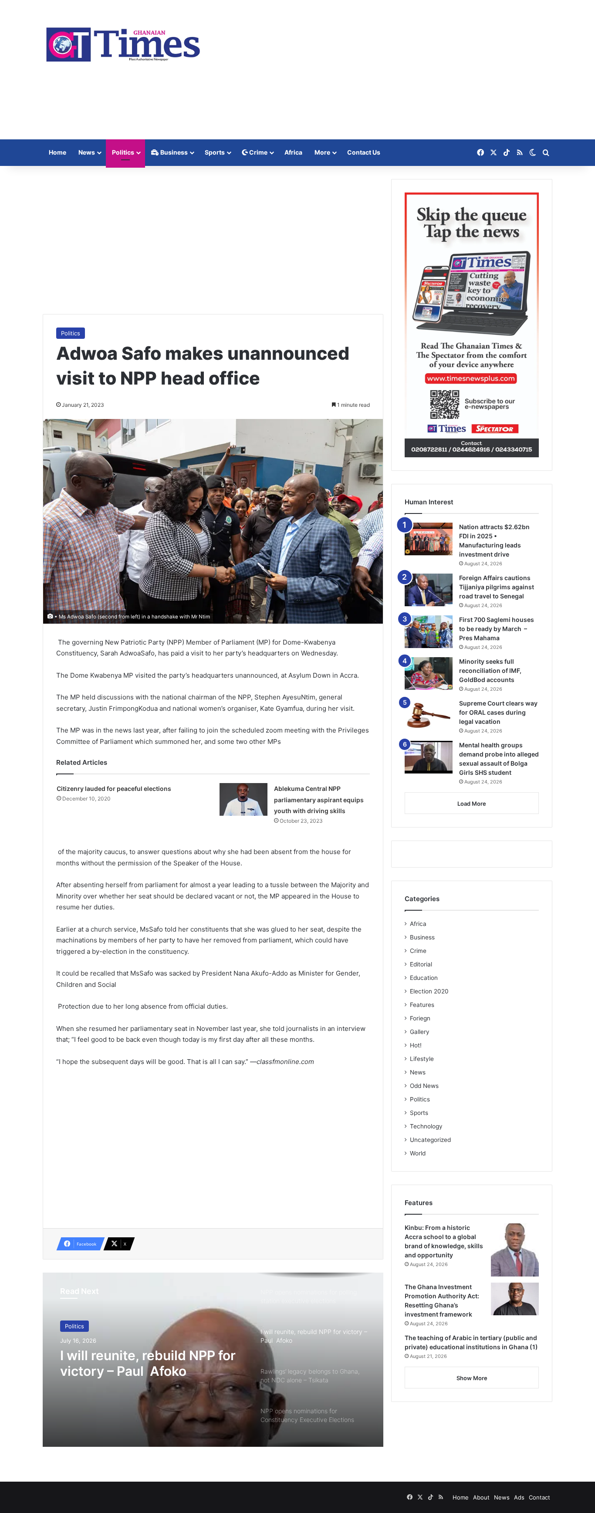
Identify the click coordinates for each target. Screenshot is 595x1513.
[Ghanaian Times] (123, 41)
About (481, 1497)
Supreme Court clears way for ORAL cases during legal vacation (498, 712)
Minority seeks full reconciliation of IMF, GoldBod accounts (490, 670)
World (418, 1153)
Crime (257, 152)
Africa (293, 152)
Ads (519, 1497)
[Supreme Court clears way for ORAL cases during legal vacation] (429, 715)
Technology (426, 1126)
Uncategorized (430, 1139)
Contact (539, 1497)
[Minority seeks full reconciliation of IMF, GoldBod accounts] (429, 673)
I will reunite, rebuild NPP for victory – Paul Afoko (148, 1363)
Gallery (419, 1031)
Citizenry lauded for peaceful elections (114, 788)
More (322, 152)
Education (424, 977)
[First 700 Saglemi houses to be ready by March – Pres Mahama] (429, 631)
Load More (471, 803)
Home (57, 152)
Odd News (424, 1085)
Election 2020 (429, 991)
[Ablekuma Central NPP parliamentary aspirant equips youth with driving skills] (243, 799)
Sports (215, 152)
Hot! (416, 1045)
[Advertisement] (384, 70)
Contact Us (363, 152)
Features (422, 1004)
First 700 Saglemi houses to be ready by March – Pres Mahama (496, 629)
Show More (471, 1378)
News (86, 152)
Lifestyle (422, 1058)
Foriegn (420, 1018)
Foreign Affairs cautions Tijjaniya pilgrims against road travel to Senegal (496, 587)
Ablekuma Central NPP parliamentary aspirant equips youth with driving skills (319, 799)
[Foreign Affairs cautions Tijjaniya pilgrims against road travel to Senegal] (429, 590)
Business (173, 152)
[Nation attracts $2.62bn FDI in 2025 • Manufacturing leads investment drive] (429, 539)
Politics (123, 152)
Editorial (421, 964)
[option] (213, 1360)
